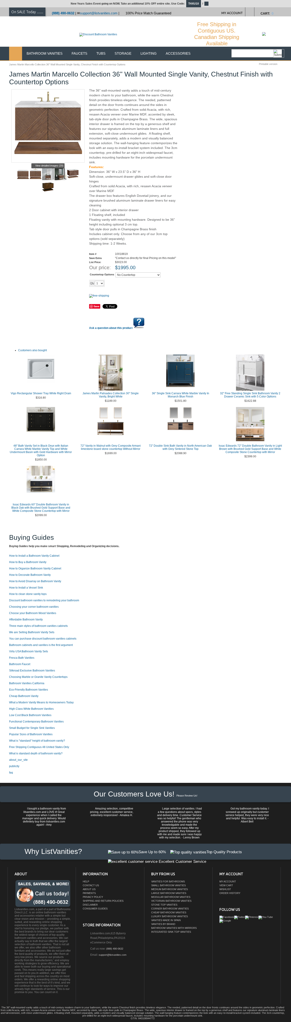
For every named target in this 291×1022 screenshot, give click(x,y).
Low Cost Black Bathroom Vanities (30, 715)
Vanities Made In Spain (166, 920)
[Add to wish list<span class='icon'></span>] (140, 283)
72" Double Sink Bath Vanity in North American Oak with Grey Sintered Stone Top (180, 447)
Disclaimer (90, 904)
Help (86, 881)
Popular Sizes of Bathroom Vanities (31, 734)
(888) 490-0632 (63, 13)
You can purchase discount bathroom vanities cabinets (42, 638)
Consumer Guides (95, 908)
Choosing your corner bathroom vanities (34, 606)
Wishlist (225, 889)
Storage (123, 53)
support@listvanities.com (99, 13)
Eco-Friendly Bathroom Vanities (28, 689)
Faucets (79, 53)
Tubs (100, 53)
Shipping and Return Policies (103, 900)
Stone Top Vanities (164, 904)
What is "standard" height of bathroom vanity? (37, 740)
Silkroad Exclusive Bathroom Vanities (32, 670)
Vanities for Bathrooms (168, 881)
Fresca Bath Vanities (21, 657)
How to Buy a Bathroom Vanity (27, 562)
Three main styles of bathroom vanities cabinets (38, 626)
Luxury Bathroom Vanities (169, 916)
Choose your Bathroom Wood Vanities (32, 613)
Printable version (268, 64)
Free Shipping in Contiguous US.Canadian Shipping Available (216, 33)
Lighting (148, 53)
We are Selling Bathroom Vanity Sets (31, 632)
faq (11, 772)
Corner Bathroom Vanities (170, 908)
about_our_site (18, 759)
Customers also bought (32, 350)
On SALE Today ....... (27, 12)
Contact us (91, 885)
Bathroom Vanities (45, 53)
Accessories (178, 53)
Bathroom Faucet (19, 664)
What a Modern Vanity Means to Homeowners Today (41, 702)
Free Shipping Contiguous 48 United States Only (39, 747)
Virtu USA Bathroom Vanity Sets (28, 651)
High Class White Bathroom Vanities (31, 708)
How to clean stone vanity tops (28, 594)
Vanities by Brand (163, 924)
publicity (14, 766)
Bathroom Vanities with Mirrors (174, 928)
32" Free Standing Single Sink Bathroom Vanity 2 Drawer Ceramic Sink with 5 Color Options (250, 395)
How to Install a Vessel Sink (26, 587)
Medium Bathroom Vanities (169, 889)
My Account (227, 881)
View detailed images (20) (49, 165)
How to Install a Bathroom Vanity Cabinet (34, 555)
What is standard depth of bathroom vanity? (36, 753)
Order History (229, 893)
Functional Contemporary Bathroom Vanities (36, 721)
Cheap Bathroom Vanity (23, 696)
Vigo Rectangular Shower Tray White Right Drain (41, 393)
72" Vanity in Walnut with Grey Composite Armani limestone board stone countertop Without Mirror (110, 447)
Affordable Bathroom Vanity (26, 619)
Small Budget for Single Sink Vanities (32, 728)
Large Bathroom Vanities (168, 893)
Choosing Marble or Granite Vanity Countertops (38, 677)
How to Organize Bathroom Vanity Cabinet (35, 568)
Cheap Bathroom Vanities (168, 912)
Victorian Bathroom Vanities (171, 900)
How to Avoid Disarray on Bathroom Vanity (35, 581)
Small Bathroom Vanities (168, 885)
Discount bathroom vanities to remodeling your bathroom (44, 600)
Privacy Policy (93, 897)
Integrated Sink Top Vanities (171, 931)
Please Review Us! (186, 795)
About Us (89, 889)
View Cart (226, 885)
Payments (89, 893)
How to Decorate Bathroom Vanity (30, 574)
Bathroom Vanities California (26, 683)
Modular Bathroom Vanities (170, 897)
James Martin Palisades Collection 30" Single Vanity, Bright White (111, 395)
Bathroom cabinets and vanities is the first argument (41, 645)
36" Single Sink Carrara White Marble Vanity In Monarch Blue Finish (180, 395)
